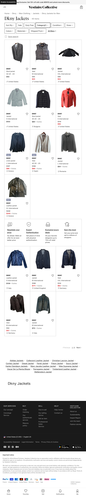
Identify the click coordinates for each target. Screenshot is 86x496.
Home (6, 13)
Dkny (14, 13)
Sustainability (75, 415)
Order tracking (26, 411)
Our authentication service (28, 417)
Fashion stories (75, 424)
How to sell (43, 410)
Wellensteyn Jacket (43, 372)
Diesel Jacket (28, 363)
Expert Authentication (32, 231)
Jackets (36, 13)
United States (23, 482)
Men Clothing (24, 13)
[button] (81, 7)
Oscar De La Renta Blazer (18, 369)
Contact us (58, 413)
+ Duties (38, 122)
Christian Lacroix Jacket (63, 360)
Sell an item (43, 418)
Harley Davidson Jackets (17, 366)
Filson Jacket (57, 363)
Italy (42, 482)
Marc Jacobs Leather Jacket (43, 366)
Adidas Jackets (16, 360)
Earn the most (70, 229)
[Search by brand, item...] (4, 7)
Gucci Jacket (72, 363)
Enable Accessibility (8, 2)
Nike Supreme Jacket (68, 366)
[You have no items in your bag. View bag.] (81, 7)
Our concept (8, 410)
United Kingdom (13, 482)
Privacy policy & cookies (49, 442)
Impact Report (75, 418)
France (5, 482)
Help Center (58, 410)
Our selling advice (42, 414)
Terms (37, 442)
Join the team (75, 421)
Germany (31, 482)
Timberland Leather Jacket (64, 369)
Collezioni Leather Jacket (37, 360)
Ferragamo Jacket (41, 369)
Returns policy (26, 424)
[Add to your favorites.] (27, 69)
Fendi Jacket (42, 363)
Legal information (27, 442)
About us (73, 411)
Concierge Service (7, 414)
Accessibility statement (12, 442)
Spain (37, 482)
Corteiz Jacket (12, 363)
